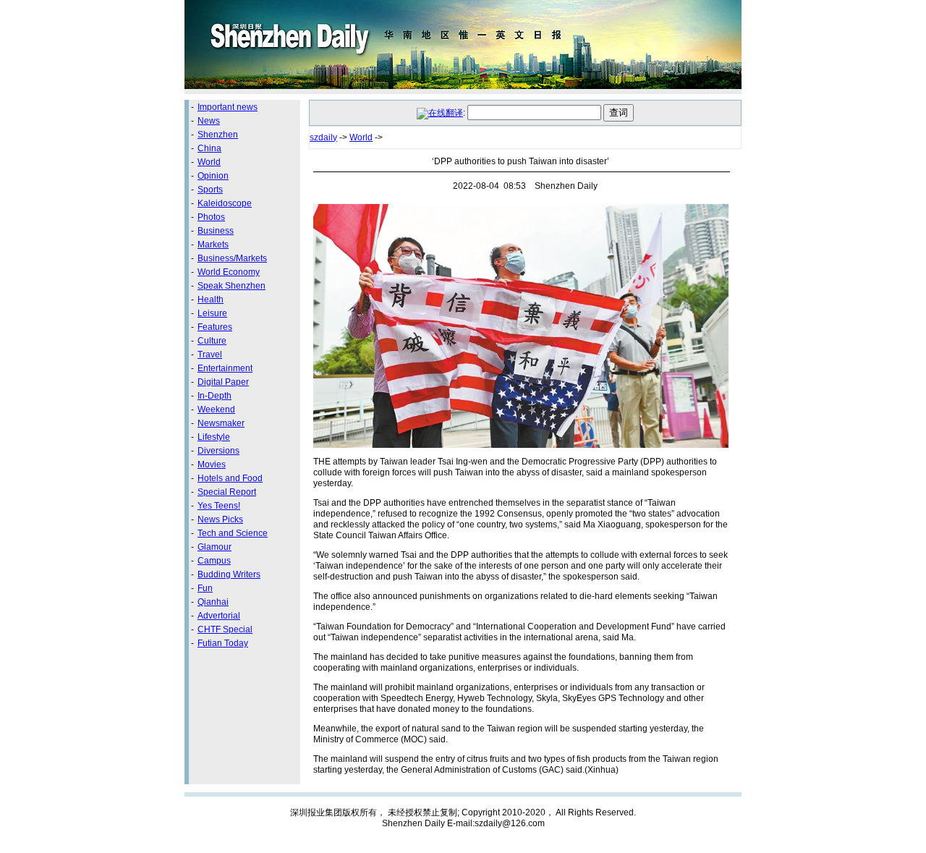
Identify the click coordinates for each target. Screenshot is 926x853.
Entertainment (224, 368)
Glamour (214, 547)
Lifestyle (213, 437)
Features (214, 327)
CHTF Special (224, 629)
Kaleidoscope (224, 203)
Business (215, 231)
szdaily (323, 137)
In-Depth (214, 396)
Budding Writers (228, 574)
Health (210, 299)
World (209, 162)
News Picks (220, 519)
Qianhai (213, 602)
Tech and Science (232, 533)
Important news (227, 107)
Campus (214, 561)
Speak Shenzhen (231, 286)
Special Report (226, 492)
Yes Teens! (218, 506)
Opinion (213, 176)
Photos (211, 217)
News (208, 121)
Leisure (212, 313)
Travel (209, 354)
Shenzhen (217, 135)
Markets (213, 244)
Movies (211, 464)
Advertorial (218, 616)
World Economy (228, 272)
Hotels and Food (230, 478)
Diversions (218, 451)
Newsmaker (221, 423)
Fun (205, 588)
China (209, 148)
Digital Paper (223, 382)
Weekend (216, 409)
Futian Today (222, 643)
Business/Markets (232, 258)
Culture (211, 341)
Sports (210, 189)
